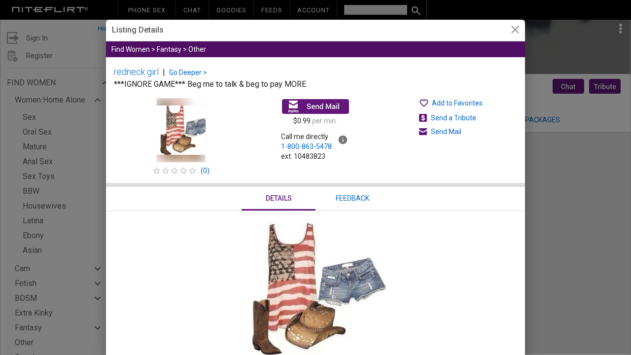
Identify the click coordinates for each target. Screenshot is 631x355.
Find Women (130, 49)
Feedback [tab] (352, 198)
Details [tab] (279, 198)
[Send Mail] (315, 106)
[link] (515, 31)
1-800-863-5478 (306, 146)
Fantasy (169, 49)
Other (197, 49)
